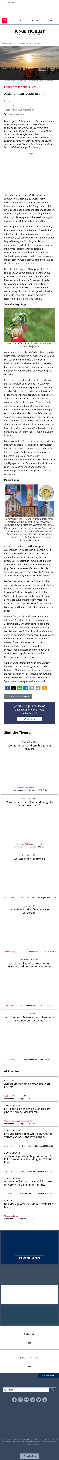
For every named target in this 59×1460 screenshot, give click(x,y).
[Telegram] (38, 1399)
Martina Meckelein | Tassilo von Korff (19, 1121)
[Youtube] (26, 1399)
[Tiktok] (44, 1399)
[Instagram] (32, 1399)
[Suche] (52, 1390)
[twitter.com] (20, 1399)
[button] (13, 20)
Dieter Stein (9, 898)
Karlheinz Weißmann (25, 788)
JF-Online (10, 1006)
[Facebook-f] (14, 1399)
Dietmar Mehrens (11, 1216)
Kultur (7, 101)
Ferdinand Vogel (10, 952)
